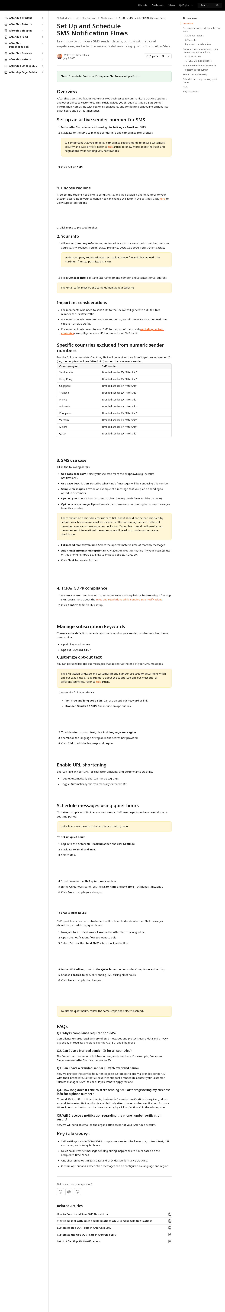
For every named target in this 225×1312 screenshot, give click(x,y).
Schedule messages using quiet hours (200, 80)
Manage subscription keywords (199, 65)
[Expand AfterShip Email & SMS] (42, 65)
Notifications (107, 18)
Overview (188, 23)
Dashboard (158, 5)
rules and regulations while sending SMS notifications (129, 599)
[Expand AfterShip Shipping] (42, 30)
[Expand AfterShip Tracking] (42, 17)
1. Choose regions (194, 35)
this (110, 146)
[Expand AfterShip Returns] (42, 24)
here (162, 198)
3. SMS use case (193, 56)
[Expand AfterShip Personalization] (42, 43)
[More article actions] (169, 56)
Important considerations (198, 44)
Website (142, 5)
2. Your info (190, 40)
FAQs (185, 87)
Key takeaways (191, 91)
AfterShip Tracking (86, 18)
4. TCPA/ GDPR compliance (198, 61)
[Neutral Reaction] (68, 1191)
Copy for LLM (156, 56)
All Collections (64, 18)
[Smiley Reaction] (77, 1191)
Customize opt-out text (196, 69)
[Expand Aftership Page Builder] (42, 72)
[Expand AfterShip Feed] (42, 37)
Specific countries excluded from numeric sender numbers (200, 50)
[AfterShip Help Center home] (3, 5)
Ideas (172, 5)
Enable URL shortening (195, 74)
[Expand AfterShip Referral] (42, 59)
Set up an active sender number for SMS (202, 29)
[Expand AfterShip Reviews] (42, 53)
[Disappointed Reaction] (60, 1191)
